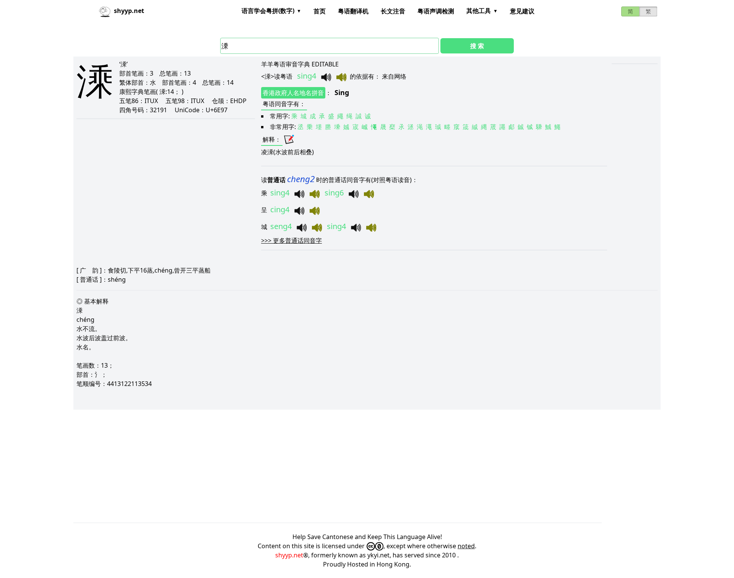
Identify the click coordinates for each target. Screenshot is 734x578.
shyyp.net (289, 555)
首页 (319, 11)
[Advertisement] (302, 466)
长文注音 (393, 11)
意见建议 (522, 11)
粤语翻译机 (353, 11)
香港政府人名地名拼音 (293, 93)
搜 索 (477, 46)
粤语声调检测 (435, 11)
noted (466, 546)
